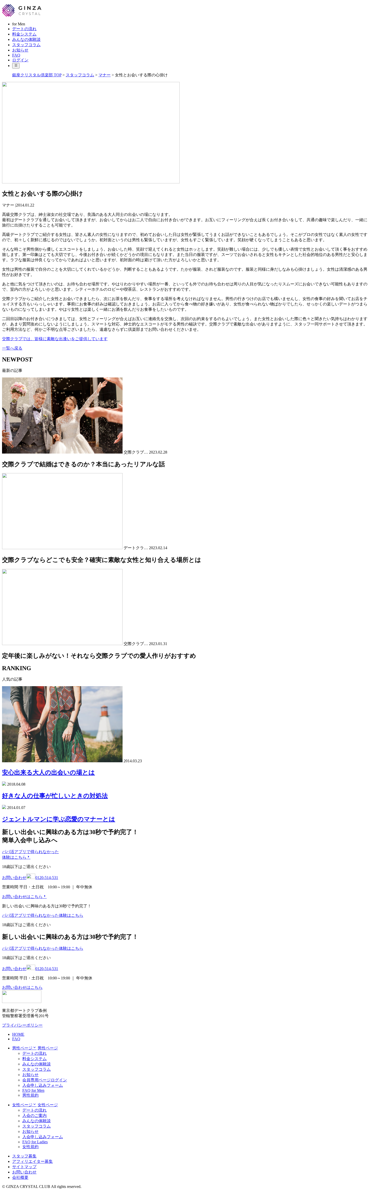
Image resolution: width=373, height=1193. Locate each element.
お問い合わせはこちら (22, 896)
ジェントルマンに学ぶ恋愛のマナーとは (58, 819)
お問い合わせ (24, 1172)
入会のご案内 (34, 1115)
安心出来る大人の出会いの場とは (48, 772)
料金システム (24, 34)
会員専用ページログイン (44, 1080)
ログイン (20, 60)
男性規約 (30, 1095)
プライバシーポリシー (22, 1025)
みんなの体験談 (26, 39)
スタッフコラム (26, 45)
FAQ (16, 55)
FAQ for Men (33, 1090)
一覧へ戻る (12, 348)
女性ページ (48, 1105)
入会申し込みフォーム (42, 1085)
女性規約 (30, 1147)
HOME (18, 1034)
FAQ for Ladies (35, 1142)
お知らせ (20, 50)
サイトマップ (24, 1167)
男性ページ (48, 1048)
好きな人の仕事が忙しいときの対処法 (55, 795)
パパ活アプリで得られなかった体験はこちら (42, 915)
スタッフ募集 (24, 1156)
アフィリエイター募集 (32, 1161)
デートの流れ (24, 29)
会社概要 (20, 1177)
